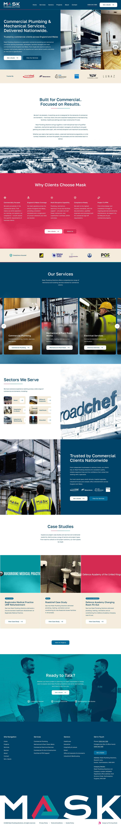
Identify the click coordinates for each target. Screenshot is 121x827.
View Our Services (32, 58)
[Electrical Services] (97, 326)
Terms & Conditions (57, 823)
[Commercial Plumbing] (22, 326)
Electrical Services (93, 347)
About (67, 5)
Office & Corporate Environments (74, 753)
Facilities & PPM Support (42, 753)
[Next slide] (117, 326)
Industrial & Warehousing (72, 756)
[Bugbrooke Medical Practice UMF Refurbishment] (20, 591)
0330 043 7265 (103, 741)
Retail (66, 750)
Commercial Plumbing (19, 347)
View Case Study (13, 621)
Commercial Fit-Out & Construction (45, 750)
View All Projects (60, 642)
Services (42, 5)
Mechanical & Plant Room (58, 347)
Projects (59, 5)
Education (67, 744)
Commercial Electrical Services (44, 747)
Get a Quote (107, 5)
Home (35, 5)
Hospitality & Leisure (70, 747)
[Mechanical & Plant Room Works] (60, 326)
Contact (74, 5)
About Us (70, 231)
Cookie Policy (70, 823)
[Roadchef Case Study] (61, 591)
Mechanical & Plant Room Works (44, 744)
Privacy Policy (43, 823)
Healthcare (67, 741)
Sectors (51, 5)
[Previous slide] (3, 326)
